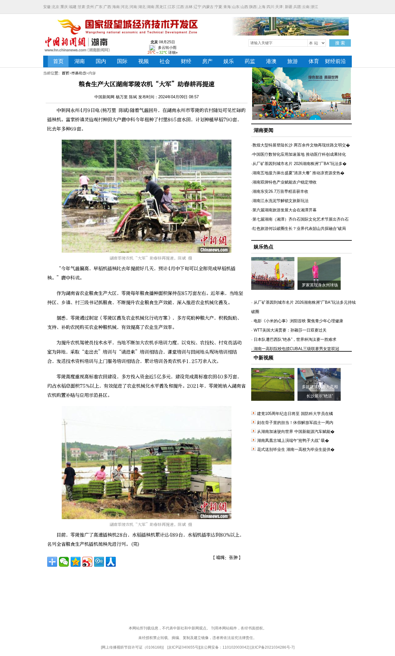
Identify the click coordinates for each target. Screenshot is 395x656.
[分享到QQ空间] (76, 562)
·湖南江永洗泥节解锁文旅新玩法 (280, 200)
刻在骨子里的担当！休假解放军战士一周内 (295, 422)
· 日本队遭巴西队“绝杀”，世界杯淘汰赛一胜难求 (293, 339)
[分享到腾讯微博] (99, 562)
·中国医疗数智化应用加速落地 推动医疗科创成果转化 (298, 154)
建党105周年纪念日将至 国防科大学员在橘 (295, 413)
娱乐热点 (263, 246)
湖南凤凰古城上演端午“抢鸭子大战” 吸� (293, 440)
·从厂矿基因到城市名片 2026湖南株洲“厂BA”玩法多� (299, 163)
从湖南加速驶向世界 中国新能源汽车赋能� (296, 431)
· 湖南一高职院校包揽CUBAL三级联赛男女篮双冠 (295, 348)
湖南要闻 (263, 130)
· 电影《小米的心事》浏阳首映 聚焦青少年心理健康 (297, 321)
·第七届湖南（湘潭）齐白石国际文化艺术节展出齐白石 (300, 219)
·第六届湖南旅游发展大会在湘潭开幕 (284, 210)
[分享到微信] (64, 562)
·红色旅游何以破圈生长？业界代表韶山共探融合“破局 (298, 228)
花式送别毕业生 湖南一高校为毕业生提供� (296, 449)
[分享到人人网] (111, 562)
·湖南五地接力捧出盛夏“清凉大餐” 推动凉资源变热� (297, 173)
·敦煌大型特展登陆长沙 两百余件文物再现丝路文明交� (300, 145)
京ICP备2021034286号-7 (272, 647)
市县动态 (78, 73)
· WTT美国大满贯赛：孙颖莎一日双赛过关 (288, 330)
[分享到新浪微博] (87, 562)
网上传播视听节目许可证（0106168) (132, 647)
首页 (65, 73)
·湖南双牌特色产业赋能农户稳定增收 (284, 182)
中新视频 (263, 357)
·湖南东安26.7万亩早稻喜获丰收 (279, 191)
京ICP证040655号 (183, 647)
